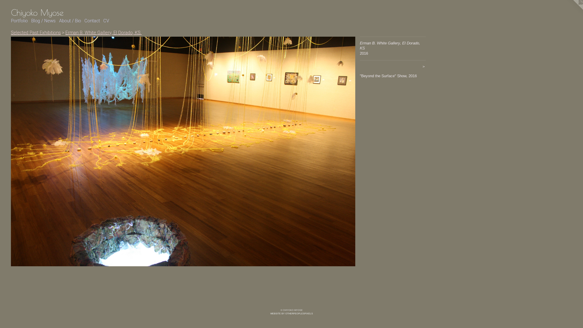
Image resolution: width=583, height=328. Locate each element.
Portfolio (19, 20)
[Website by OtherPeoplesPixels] (574, 9)
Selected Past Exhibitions (36, 32)
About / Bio (70, 20)
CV (106, 20)
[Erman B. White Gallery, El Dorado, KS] (183, 151)
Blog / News (43, 20)
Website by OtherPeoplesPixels (291, 313)
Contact (92, 20)
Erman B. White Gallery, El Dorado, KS (103, 32)
